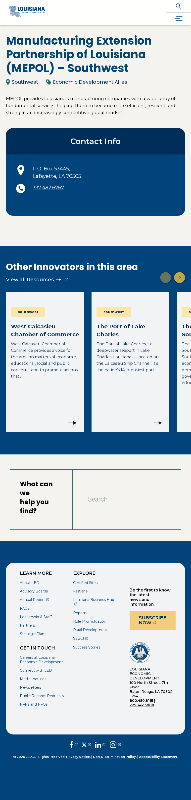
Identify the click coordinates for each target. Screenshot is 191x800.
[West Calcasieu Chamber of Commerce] (45, 362)
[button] (165, 277)
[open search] (178, 6)
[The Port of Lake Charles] (131, 362)
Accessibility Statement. (158, 757)
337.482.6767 (48, 188)
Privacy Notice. (78, 757)
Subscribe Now (157, 620)
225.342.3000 (142, 705)
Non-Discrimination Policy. (115, 757)
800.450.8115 (141, 700)
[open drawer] (178, 18)
